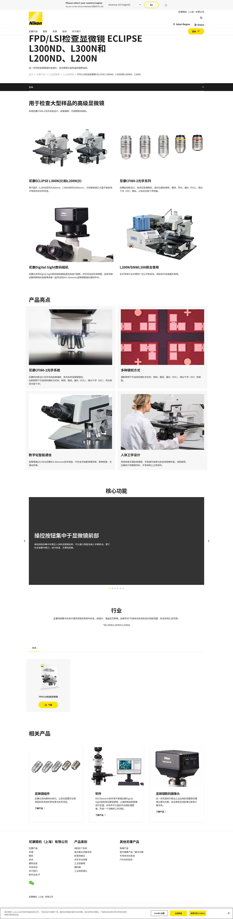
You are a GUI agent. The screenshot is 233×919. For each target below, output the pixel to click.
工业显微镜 (79, 863)
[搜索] (201, 18)
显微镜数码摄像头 (168, 793)
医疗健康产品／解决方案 (131, 852)
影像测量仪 (79, 855)
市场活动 (33, 867)
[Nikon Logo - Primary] (35, 18)
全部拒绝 (178, 913)
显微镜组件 (42, 793)
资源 (31, 852)
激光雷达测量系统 (83, 852)
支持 (31, 859)
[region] (116, 913)
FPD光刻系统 (126, 859)
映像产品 (124, 848)
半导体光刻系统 (127, 855)
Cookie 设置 (159, 913)
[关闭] (229, 913)
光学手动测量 (80, 859)
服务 (31, 855)
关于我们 (33, 870)
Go (151, 4)
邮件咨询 (33, 874)
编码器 (77, 867)
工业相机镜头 (80, 870)
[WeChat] (31, 883)
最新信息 (33, 863)
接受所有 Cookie (198, 913)
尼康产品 (33, 848)
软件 (98, 793)
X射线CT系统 (80, 848)
